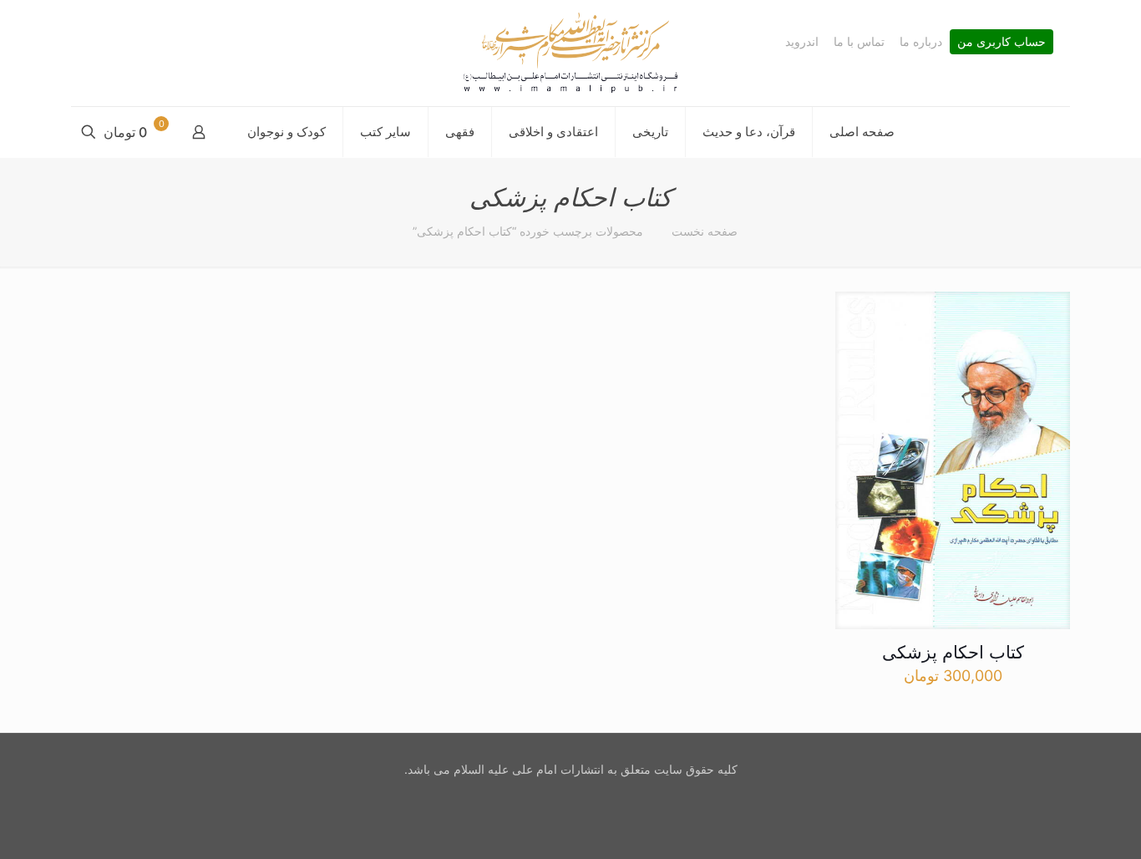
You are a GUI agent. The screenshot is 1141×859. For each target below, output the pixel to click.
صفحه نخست (705, 231)
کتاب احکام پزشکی (953, 652)
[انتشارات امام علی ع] (570, 53)
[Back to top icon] (1060, 824)
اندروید (802, 42)
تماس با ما (859, 42)
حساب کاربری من (1001, 42)
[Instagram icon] (568, 798)
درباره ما (921, 42)
